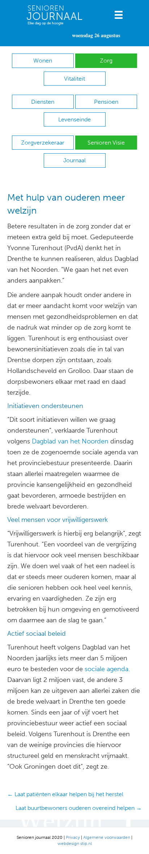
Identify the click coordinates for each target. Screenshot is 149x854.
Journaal (74, 160)
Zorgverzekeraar (42, 142)
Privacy (73, 837)
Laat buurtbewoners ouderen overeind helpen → (79, 807)
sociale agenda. (107, 669)
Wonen (42, 60)
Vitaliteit (74, 78)
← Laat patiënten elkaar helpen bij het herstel (65, 794)
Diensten (42, 101)
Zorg (106, 60)
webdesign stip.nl (75, 843)
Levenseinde (74, 119)
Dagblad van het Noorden (70, 441)
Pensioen (106, 101)
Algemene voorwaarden (106, 837)
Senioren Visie (106, 142)
